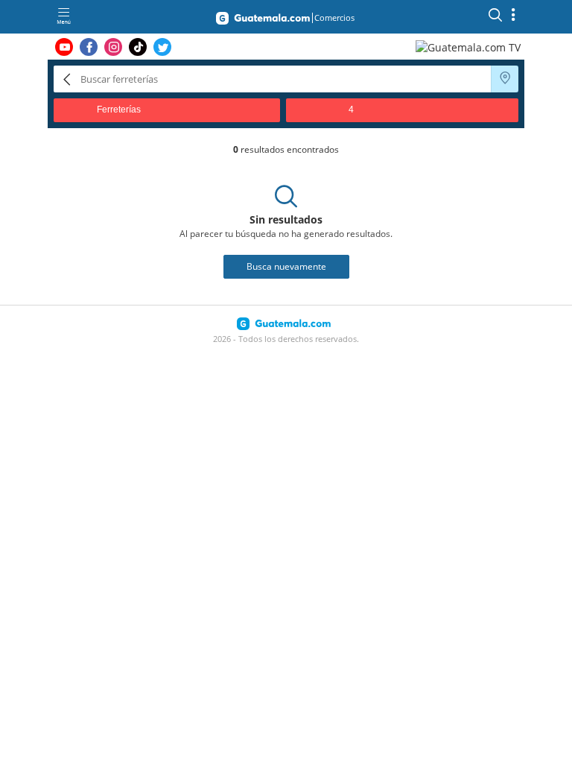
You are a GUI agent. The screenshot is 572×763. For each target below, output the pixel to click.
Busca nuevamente (286, 266)
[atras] (67, 79)
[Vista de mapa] (505, 79)
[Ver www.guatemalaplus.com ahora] (470, 46)
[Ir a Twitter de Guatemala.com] (162, 47)
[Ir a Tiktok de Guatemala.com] (138, 47)
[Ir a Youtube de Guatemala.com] (64, 47)
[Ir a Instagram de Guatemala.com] (113, 47)
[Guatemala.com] (263, 21)
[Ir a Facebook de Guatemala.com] (89, 47)
